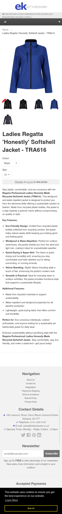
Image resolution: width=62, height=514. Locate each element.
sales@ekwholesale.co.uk (36, 425)
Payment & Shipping (31, 390)
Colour (5, 158)
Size (4, 169)
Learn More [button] (11, 500)
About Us (31, 379)
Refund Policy (31, 398)
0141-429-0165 (38, 422)
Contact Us (30, 383)
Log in (30, 181)
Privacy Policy (31, 401)
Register (19, 181)
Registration (30, 387)
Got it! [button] (31, 508)
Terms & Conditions (30, 394)
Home (5, 29)
